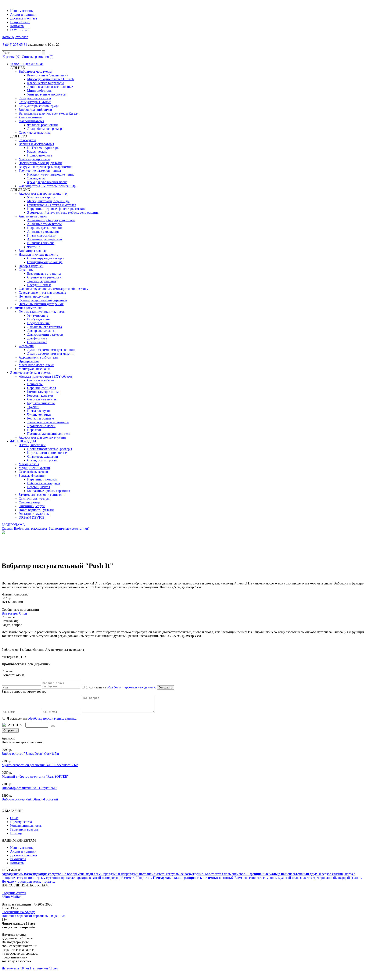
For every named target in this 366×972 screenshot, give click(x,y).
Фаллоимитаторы (31, 121)
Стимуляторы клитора (35, 98)
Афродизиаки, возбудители (38, 357)
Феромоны (26, 346)
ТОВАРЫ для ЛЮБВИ (26, 64)
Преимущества (21, 822)
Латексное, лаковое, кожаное (48, 422)
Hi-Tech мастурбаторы (43, 148)
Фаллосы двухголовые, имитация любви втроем (54, 289)
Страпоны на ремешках (44, 277)
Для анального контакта (44, 327)
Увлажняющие (37, 315)
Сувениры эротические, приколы (43, 300)
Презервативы (29, 361)
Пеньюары (35, 384)
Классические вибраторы (45, 83)
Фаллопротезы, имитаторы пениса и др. (47, 186)
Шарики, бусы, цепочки (44, 228)
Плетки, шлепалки (32, 445)
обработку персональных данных (131, 687)
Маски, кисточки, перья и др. (48, 201)
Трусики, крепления (41, 281)
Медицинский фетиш (34, 468)
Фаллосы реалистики (42, 125)
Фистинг (33, 247)
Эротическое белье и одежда (30, 372)
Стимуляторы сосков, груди (39, 106)
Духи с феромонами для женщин (51, 350)
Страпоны (26, 269)
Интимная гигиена (40, 243)
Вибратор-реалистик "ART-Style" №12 (29, 788)
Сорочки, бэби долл (41, 388)
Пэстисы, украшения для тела (48, 433)
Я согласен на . (41, 718)
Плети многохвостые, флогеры (49, 449)
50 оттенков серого (41, 197)
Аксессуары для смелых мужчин (42, 437)
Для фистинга (37, 338)
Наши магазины (21, 10)
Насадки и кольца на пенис (38, 254)
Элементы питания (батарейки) (41, 304)
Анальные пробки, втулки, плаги (51, 220)
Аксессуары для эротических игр (43, 193)
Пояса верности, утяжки (36, 510)
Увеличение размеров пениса (40, 170)
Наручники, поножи (42, 479)
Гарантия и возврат (24, 829)
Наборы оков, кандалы (43, 483)
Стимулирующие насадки (45, 258)
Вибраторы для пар (33, 250)
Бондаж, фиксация (32, 475)
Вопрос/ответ (20, 22)
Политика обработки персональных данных (33, 916)
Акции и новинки (23, 14)
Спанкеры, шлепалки (42, 456)
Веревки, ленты (38, 487)
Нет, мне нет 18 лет (44, 968)
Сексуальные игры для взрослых (42, 292)
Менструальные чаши (34, 369)
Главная (7, 528)
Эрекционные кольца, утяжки (40, 163)
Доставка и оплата (23, 18)
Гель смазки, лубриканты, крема (42, 311)
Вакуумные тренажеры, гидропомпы (45, 167)
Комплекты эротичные (43, 391)
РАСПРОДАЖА (13, 524)
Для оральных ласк (41, 330)
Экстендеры (36, 178)
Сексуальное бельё (40, 380)
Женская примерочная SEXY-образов (46, 376)
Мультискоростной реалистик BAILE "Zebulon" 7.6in (40, 765)
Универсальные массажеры (47, 94)
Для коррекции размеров (45, 334)
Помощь (8, 37)
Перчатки (34, 430)
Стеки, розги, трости (42, 460)
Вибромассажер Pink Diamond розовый (30, 799)
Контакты (17, 26)
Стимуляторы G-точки (35, 102)
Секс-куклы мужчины (35, 132)
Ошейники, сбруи (32, 506)
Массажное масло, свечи (36, 365)
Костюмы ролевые (40, 418)
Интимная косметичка (26, 308)
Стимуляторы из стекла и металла (51, 205)
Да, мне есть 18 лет (15, 968)
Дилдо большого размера (45, 128)
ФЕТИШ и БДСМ (23, 441)
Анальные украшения (43, 231)
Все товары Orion (14, 613)
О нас (14, 818)
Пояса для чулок (39, 411)
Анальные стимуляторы (44, 224)
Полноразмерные (39, 155)
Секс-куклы (27, 140)
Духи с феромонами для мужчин (50, 353)
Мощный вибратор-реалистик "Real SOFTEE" (35, 776)
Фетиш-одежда (29, 502)
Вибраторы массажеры (35, 71)
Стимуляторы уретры (34, 498)
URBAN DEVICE (31, 517)
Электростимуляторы (34, 513)
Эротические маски (41, 426)
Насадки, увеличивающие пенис (50, 174)
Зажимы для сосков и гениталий (42, 494)
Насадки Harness (39, 285)
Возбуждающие (38, 319)
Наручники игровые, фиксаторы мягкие (56, 208)
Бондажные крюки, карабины (48, 491)
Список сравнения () (37, 56)
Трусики (33, 407)
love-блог (21, 37)
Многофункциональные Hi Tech (50, 79)
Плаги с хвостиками (42, 235)
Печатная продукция (34, 296)
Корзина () (11, 56)
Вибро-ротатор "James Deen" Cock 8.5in (30, 753)
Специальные (37, 342)
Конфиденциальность (26, 825)
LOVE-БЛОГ (19, 30)
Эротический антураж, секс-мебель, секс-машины (63, 212)
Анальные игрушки (33, 216)
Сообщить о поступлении (20, 609)
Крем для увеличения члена (47, 182)
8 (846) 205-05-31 (15, 44)
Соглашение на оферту (18, 912)
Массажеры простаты (34, 159)
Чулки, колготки (39, 414)
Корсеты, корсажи (40, 395)
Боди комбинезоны (41, 403)
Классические (37, 151)
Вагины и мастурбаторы (36, 144)
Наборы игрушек (31, 266)
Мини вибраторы (39, 90)
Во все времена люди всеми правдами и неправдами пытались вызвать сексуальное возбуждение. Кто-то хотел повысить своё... (125, 874)
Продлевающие (38, 323)
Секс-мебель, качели (33, 472)
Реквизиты (18, 859)
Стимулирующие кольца (44, 262)
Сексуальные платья (42, 399)
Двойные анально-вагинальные (50, 87)
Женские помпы (30, 117)
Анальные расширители (44, 239)
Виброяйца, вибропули (35, 109)
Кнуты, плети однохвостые (47, 452)
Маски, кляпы (29, 464)
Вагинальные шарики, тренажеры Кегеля (48, 113)
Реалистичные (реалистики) (47, 75)
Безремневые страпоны (44, 273)
